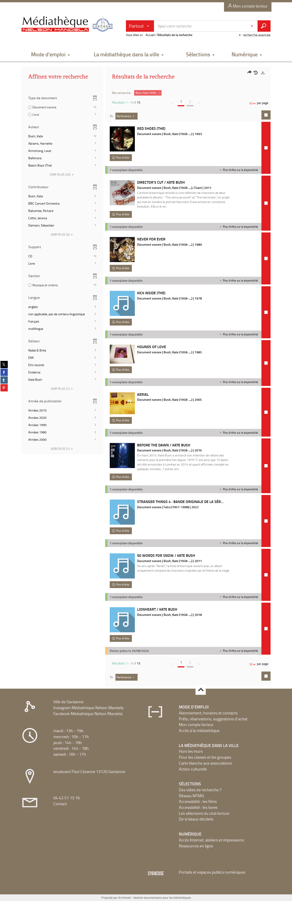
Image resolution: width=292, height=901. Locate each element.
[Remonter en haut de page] (201, 690)
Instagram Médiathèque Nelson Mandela (88, 707)
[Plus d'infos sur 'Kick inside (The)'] (122, 303)
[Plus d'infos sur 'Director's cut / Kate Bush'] (122, 192)
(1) (60, 448)
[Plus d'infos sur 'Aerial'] (122, 403)
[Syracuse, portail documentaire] (68, 24)
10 (251, 103)
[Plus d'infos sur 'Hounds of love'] (122, 354)
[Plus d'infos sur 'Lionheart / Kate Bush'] (122, 619)
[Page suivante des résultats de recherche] (199, 102)
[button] (50, 54)
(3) (60, 234)
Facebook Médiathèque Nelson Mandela (88, 713)
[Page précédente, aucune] (172, 102)
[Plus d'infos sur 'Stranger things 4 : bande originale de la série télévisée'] (122, 512)
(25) (60, 174)
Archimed (124, 898)
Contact (60, 803)
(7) (60, 388)
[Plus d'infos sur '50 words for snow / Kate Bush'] (122, 565)
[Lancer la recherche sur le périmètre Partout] (264, 26)
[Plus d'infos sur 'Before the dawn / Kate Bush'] (122, 455)
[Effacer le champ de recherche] (252, 26)
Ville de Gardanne (68, 701)
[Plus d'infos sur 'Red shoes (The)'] (122, 138)
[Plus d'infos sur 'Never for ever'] (122, 249)
